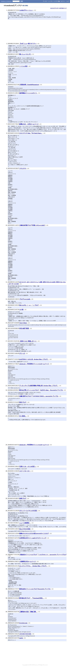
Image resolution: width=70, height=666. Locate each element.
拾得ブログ (22, 498)
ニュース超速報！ (25, 523)
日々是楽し (22, 416)
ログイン (63, 1)
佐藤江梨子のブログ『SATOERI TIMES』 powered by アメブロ (38, 396)
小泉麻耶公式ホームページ (27, 561)
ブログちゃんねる (24, 299)
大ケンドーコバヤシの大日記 (28, 510)
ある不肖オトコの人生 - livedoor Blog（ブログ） (34, 359)
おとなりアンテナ (54, 8)
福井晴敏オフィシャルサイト (28, 93)
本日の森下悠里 (24, 328)
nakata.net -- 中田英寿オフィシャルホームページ (34, 364)
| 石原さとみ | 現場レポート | (28, 341)
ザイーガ (22, 353)
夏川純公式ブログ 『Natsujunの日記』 (31, 598)
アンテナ (45, 1)
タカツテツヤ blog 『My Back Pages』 (30, 133)
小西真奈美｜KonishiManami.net (29, 84)
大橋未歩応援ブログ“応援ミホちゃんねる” (32, 225)
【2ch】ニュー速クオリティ (27, 43)
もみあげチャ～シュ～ (26, 10)
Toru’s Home (23, 323)
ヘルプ (67, 1)
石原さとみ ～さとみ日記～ (27, 466)
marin (21, 638)
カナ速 (21, 309)
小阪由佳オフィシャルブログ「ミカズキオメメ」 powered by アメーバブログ (42, 554)
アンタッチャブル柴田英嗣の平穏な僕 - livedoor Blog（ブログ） (38, 385)
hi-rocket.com (23, 623)
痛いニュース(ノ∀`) (25, 54)
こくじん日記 (23, 66)
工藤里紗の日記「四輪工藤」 (28, 611)
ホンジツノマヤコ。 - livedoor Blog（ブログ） (33, 566)
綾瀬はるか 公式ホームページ (28, 124)
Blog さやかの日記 (24, 529)
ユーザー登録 (56, 1)
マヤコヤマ (22, 168)
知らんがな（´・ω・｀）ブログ (29, 305)
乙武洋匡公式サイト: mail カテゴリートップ (32, 538)
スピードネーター (24, 471)
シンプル (50, 1)
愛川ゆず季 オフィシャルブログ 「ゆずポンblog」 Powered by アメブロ (41, 390)
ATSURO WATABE (25, 634)
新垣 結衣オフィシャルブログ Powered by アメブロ (34, 589)
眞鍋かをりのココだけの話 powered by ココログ (34, 533)
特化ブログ (22, 402)
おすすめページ (62, 8)
